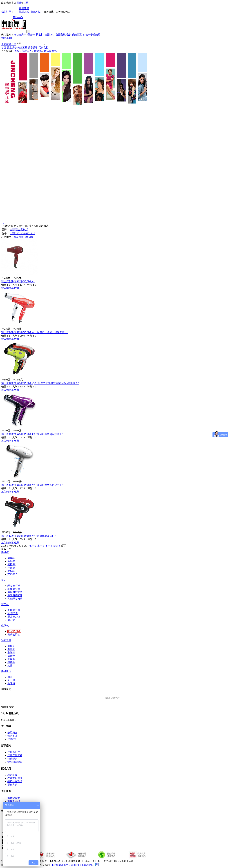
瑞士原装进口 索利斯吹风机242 (18, 281)
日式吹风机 (13, 634)
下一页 (49, 545)
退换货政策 (13, 798)
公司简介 (12, 732)
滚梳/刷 (11, 564)
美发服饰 (6, 671)
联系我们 (12, 739)
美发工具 (22, 47)
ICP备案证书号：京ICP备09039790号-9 (73, 865)
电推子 (11, 646)
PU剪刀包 (12, 613)
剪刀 (3, 580)
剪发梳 (11, 558)
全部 (12, 229)
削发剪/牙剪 (13, 589)
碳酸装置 (77, 34)
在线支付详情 (14, 778)
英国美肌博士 (63, 34)
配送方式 (24, 11)
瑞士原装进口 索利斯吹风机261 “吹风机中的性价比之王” (32, 485)
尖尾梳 (11, 561)
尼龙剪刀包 (13, 616)
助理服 (11, 683)
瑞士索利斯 (21, 229)
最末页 (57, 545)
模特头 (11, 662)
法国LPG (49, 34)
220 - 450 (20, 233)
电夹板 (11, 649)
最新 (31, 237)
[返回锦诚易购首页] (13, 28)
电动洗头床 (20, 34)
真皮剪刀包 (13, 610)
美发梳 (5, 552)
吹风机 (38, 51)
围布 (9, 677)
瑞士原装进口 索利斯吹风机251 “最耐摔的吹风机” (28, 536)
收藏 (16, 288)
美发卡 (11, 659)
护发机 (39, 34)
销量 (21, 237)
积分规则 (12, 758)
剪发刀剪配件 (14, 595)
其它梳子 (12, 574)
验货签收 (12, 775)
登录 (19, 2)
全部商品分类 (8, 44)
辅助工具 (6, 640)
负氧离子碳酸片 (91, 34)
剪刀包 (5, 604)
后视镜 (11, 655)
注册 (25, 2)
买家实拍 (43, 47)
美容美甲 (33, 47)
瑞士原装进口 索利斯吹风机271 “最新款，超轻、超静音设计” (34, 332)
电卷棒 (11, 652)
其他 (9, 665)
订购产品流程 (14, 755)
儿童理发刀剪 (14, 598)
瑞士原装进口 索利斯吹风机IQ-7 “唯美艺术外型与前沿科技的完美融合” (40, 383)
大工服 (11, 680)
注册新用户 (13, 752)
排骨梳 (11, 567)
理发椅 (31, 34)
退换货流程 (13, 801)
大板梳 (11, 571)
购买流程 (24, 8)
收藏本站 (36, 11)
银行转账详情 (14, 781)
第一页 (33, 545)
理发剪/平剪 (13, 585)
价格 (26, 237)
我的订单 (6, 11)
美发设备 (12, 47)
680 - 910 (30, 233)
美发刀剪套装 (14, 592)
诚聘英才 (12, 735)
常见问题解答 (14, 762)
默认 (16, 237)
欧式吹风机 (50, 51)
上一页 (41, 545)
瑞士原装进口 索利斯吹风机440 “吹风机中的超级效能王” (32, 434)
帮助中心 (18, 17)
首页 (3, 47)
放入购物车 (7, 288)
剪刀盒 (11, 620)
